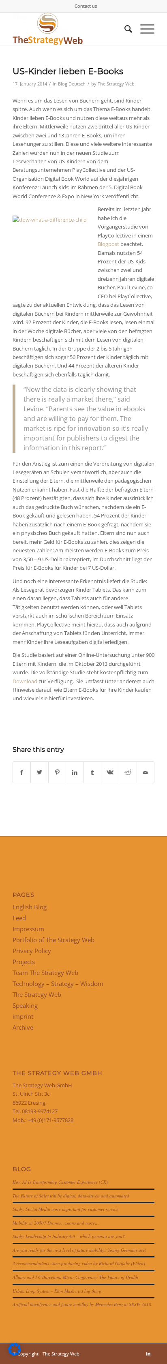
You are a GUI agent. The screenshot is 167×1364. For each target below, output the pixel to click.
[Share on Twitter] (39, 772)
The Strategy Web (116, 84)
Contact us (86, 6)
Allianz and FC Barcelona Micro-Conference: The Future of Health (75, 1277)
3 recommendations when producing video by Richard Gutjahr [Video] (79, 1263)
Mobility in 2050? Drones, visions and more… (56, 1223)
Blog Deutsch (72, 84)
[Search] (124, 29)
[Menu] (143, 29)
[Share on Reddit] (128, 772)
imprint (23, 1016)
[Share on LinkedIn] (75, 772)
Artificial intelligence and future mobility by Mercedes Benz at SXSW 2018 (82, 1304)
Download (25, 681)
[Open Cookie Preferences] (14, 1354)
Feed (19, 918)
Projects (24, 962)
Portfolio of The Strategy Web (53, 940)
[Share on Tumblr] (92, 772)
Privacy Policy (32, 951)
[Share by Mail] (145, 772)
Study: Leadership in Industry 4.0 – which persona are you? (69, 1236)
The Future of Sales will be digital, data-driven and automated (71, 1196)
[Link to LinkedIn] (148, 1353)
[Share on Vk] (110, 772)
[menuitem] (86, 6)
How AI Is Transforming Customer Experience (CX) (60, 1182)
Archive (23, 1027)
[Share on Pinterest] (57, 772)
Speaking (25, 1005)
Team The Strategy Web (45, 972)
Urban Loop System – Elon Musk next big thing (57, 1291)
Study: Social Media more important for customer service (65, 1209)
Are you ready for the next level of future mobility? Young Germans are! (79, 1250)
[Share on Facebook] (22, 772)
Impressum (28, 929)
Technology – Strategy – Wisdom (58, 983)
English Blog (30, 907)
